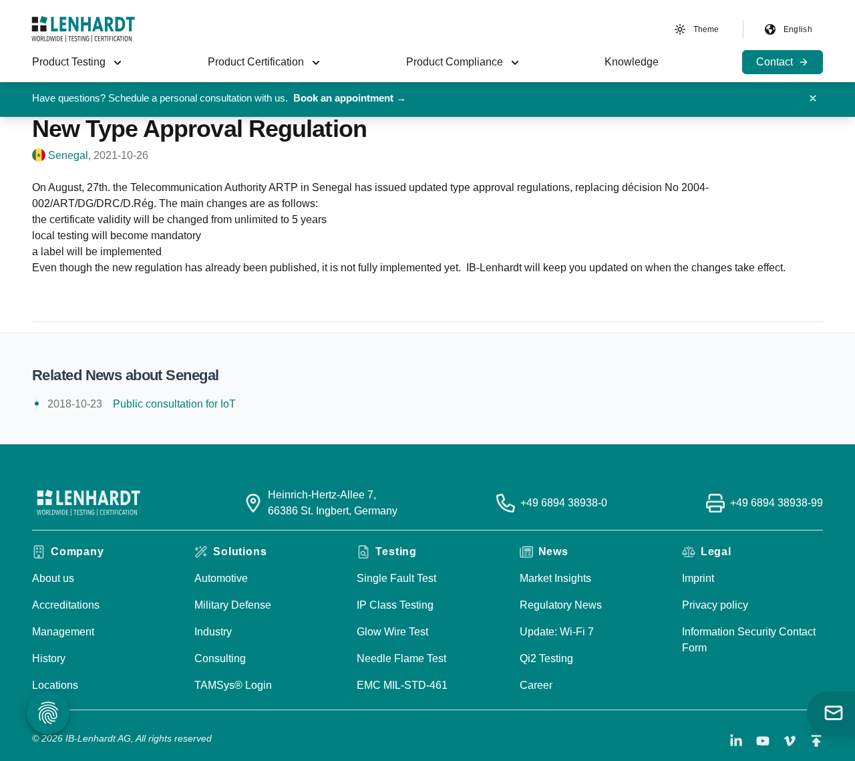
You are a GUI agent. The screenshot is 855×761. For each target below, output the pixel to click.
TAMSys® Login (233, 685)
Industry (213, 631)
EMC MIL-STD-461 (402, 685)
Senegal (68, 155)
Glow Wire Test (392, 631)
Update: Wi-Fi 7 (557, 631)
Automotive (221, 578)
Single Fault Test (396, 578)
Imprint (698, 578)
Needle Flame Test (401, 658)
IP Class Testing (395, 605)
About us (53, 578)
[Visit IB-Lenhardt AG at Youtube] (763, 741)
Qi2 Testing (546, 658)
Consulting (220, 658)
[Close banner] (813, 98)
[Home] (83, 29)
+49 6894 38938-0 (563, 502)
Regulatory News (561, 605)
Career (536, 685)
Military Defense (232, 605)
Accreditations (66, 605)
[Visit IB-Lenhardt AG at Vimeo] (789, 741)
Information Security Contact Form (749, 639)
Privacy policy (715, 605)
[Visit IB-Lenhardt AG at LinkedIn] (736, 741)
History (48, 658)
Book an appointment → (349, 98)
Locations (55, 685)
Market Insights (555, 578)
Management (63, 631)
